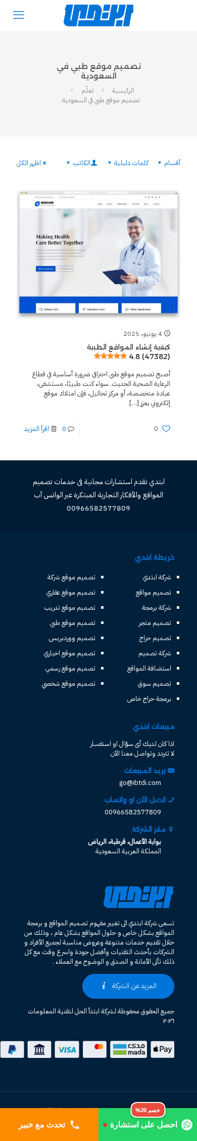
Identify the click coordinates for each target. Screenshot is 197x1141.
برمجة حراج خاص (149, 698)
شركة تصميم (154, 653)
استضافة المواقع (149, 668)
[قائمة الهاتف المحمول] (18, 15)
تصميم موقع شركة (71, 577)
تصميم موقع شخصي (68, 683)
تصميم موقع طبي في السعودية (101, 100)
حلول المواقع (99, 932)
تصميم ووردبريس (72, 638)
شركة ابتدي (157, 577)
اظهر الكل (29, 163)
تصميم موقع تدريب (69, 607)
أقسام (172, 163)
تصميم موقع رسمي (70, 668)
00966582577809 (133, 812)
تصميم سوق (154, 683)
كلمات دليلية (131, 163)
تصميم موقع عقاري (70, 592)
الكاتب (81, 163)
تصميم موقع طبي (72, 622)
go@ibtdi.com (140, 783)
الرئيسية (123, 90)
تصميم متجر (155, 622)
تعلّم (87, 90)
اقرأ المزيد (36, 429)
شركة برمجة (156, 607)
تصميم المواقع (68, 923)
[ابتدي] (98, 15)
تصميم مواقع (153, 592)
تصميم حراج (155, 638)
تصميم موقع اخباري (69, 653)
